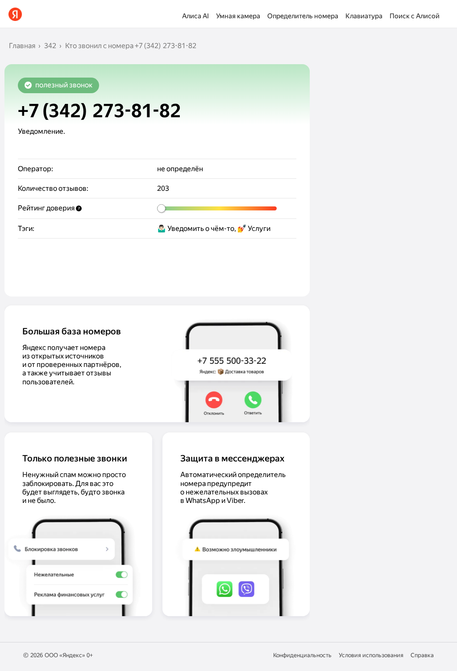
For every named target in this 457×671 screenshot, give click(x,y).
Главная (22, 45)
